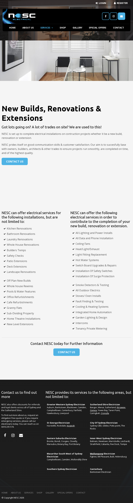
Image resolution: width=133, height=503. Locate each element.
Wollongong (96, 453)
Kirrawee (121, 407)
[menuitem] (4, 493)
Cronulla (105, 413)
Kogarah (71, 425)
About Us (28, 27)
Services (45, 27)
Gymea (93, 410)
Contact (118, 27)
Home (12, 27)
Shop (63, 27)
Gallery (77, 27)
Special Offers (97, 27)
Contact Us (14, 161)
